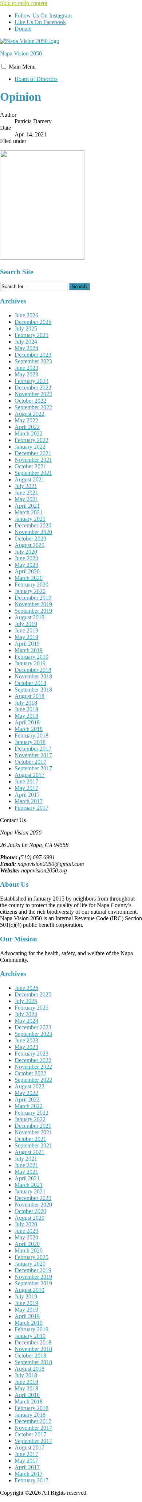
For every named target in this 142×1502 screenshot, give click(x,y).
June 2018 (26, 709)
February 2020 (31, 584)
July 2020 (26, 552)
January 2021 (30, 519)
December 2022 (33, 387)
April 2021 (27, 506)
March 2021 (29, 512)
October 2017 (30, 762)
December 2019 (33, 598)
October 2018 (30, 683)
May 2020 (26, 565)
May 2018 (26, 716)
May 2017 (26, 788)
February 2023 (31, 381)
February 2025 (31, 335)
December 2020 (33, 525)
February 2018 (31, 735)
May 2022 (26, 420)
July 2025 (26, 328)
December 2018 (33, 670)
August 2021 (29, 479)
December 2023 (33, 355)
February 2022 (31, 440)
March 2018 (29, 729)
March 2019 (29, 650)
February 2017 (31, 808)
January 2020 (30, 591)
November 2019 (33, 604)
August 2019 (29, 617)
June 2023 (26, 368)
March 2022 (29, 433)
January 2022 (30, 447)
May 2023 (26, 374)
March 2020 (29, 578)
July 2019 (26, 624)
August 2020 (29, 545)
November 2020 (33, 532)
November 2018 (33, 676)
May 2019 (26, 637)
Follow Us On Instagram (43, 15)
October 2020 (30, 538)
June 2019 (26, 630)
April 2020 (27, 571)
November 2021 (33, 460)
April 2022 (27, 427)
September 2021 (33, 473)
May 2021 (26, 499)
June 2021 (26, 492)
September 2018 (33, 689)
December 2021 (33, 453)
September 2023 (33, 361)
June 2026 (26, 315)
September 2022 (33, 407)
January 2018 (30, 742)
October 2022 (30, 401)
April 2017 (27, 794)
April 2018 (27, 722)
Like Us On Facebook (40, 22)
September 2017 (33, 768)
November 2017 (33, 755)
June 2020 (26, 558)
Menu (22, 66)
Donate (23, 29)
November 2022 (33, 394)
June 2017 (26, 781)
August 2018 (29, 696)
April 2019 (27, 643)
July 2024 (26, 341)
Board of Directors (36, 79)
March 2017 (29, 801)
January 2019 (30, 663)
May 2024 (26, 348)
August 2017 (29, 775)
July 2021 (26, 486)
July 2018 (26, 703)
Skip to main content (23, 3)
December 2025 (33, 322)
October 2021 (30, 466)
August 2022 (29, 414)
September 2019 (33, 611)
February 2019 (31, 657)
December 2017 (33, 749)
